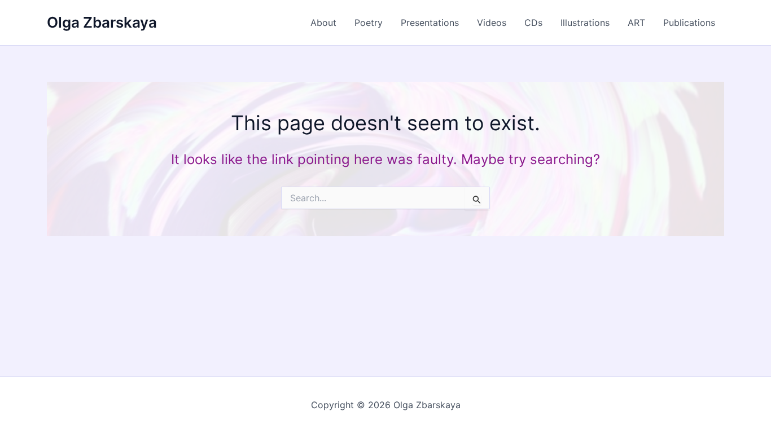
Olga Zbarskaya (102, 22)
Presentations (430, 22)
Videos (491, 22)
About (323, 22)
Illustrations (585, 22)
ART (636, 22)
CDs (533, 22)
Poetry (368, 22)
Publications (689, 22)
